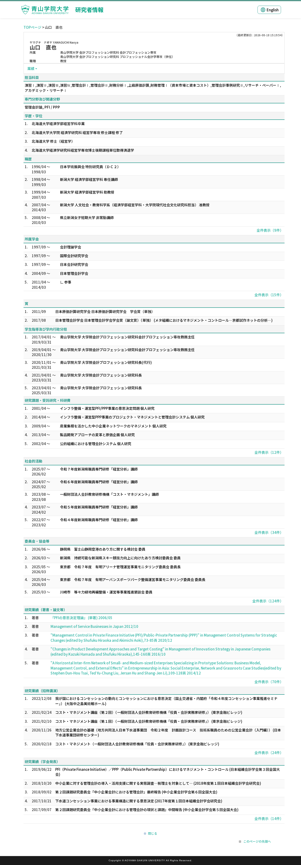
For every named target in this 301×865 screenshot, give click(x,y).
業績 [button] (30, 68)
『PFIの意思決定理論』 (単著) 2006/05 (81, 617)
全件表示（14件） (268, 818)
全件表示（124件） (267, 600)
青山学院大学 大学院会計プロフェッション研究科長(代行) (106, 362)
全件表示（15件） (268, 294)
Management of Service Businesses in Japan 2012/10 (94, 626)
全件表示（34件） (268, 532)
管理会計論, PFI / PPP (42, 107)
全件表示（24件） (268, 752)
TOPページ (32, 27)
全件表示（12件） (268, 452)
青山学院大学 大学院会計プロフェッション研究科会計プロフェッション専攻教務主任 (127, 336)
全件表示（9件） (270, 230)
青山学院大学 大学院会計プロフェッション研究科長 (101, 375)
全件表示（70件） (268, 681)
